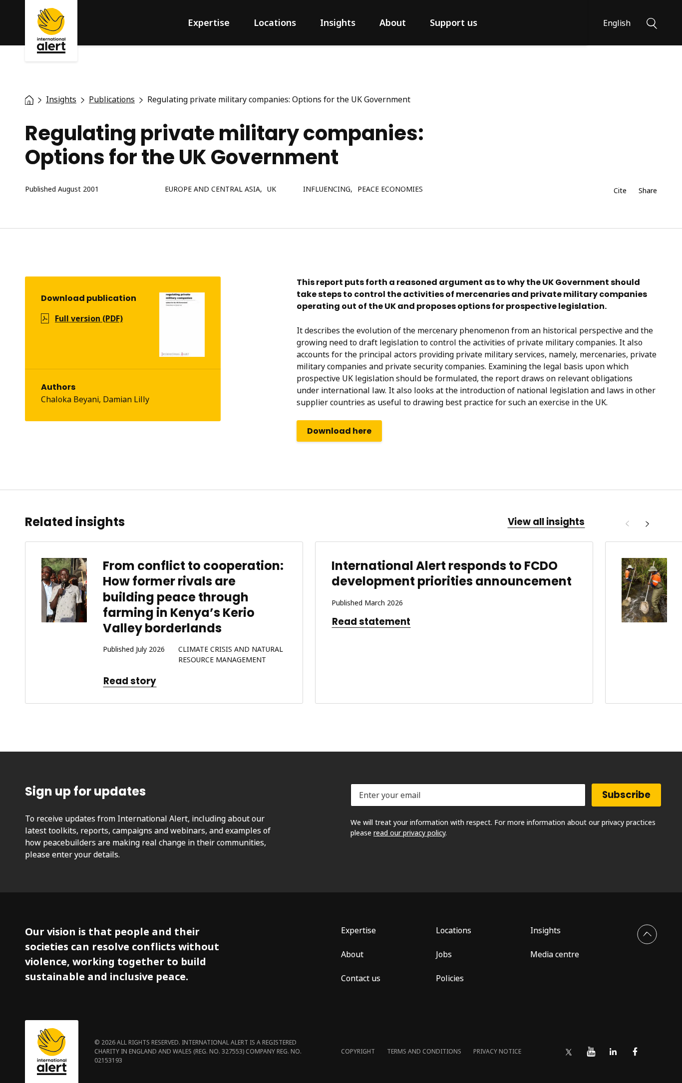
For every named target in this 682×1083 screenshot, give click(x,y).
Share (648, 191)
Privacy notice (497, 1051)
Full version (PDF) (89, 318)
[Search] (652, 22)
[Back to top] (647, 934)
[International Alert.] (29, 99)
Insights (337, 22)
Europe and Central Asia (212, 189)
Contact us (360, 978)
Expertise (209, 22)
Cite (620, 191)
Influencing (326, 189)
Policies (450, 978)
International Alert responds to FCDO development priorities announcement (452, 573)
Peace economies (390, 189)
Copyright (358, 1051)
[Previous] (627, 524)
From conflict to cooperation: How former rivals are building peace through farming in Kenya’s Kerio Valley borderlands (193, 596)
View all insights (546, 522)
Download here (339, 431)
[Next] (647, 524)
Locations (275, 22)
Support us (453, 22)
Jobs (444, 954)
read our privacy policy (409, 832)
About (392, 22)
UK (271, 189)
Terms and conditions (424, 1051)
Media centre (554, 954)
